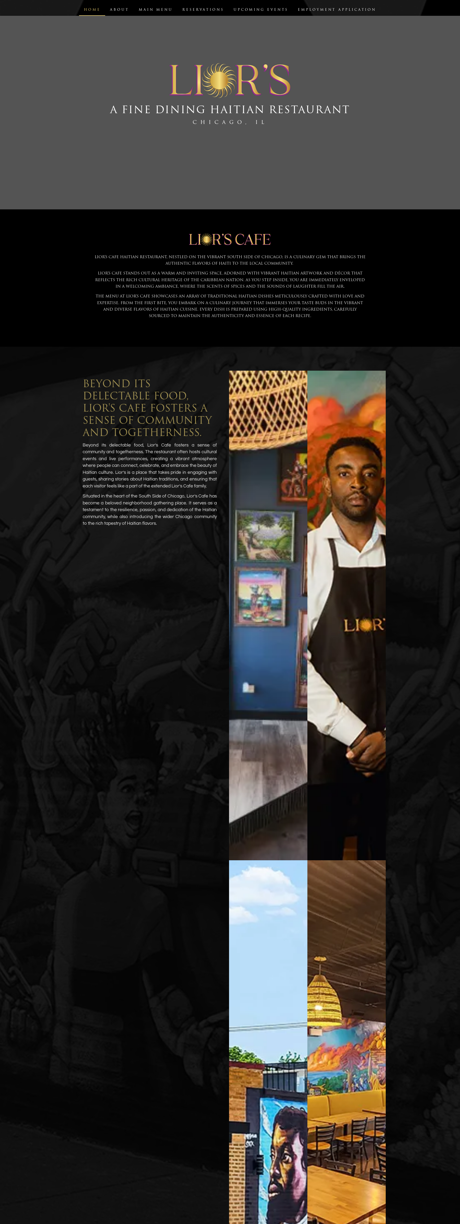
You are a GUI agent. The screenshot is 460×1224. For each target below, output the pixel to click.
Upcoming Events (261, 9)
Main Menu (156, 9)
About (119, 9)
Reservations (203, 9)
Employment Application (337, 9)
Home (92, 9)
